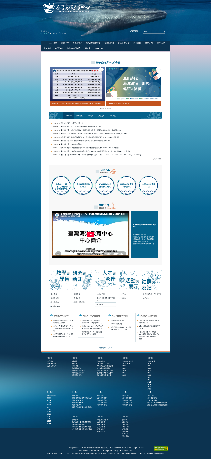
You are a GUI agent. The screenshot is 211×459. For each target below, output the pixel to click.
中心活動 (123, 294)
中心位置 (125, 434)
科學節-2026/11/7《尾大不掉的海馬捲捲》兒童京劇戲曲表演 (92, 327)
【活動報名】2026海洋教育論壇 (118, 103)
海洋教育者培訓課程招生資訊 (105, 185)
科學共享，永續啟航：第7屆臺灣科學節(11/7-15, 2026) (121, 328)
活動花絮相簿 (51, 366)
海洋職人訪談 (77, 368)
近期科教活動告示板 (117, 320)
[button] (52, 88)
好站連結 (146, 298)
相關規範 (125, 431)
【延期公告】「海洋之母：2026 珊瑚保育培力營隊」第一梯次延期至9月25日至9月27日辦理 (149, 335)
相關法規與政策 (79, 302)
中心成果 (50, 361)
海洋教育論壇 (51, 396)
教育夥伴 (100, 304)
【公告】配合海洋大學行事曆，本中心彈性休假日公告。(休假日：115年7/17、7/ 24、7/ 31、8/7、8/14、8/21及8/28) (100, 155)
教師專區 (75, 366)
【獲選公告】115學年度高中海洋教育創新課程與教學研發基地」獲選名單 (76, 103)
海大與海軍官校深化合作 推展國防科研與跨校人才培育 (63, 335)
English (99, 48)
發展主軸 (125, 427)
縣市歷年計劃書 (77, 402)
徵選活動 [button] (59, 48)
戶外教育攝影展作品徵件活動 (82, 429)
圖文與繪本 (55, 302)
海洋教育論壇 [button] (124, 43)
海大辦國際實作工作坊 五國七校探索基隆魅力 (63, 322)
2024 (149, 368)
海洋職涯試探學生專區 (83, 185)
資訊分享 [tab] (101, 116)
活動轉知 (123, 298)
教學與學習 (101, 422)
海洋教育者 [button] (77, 43)
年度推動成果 (51, 363)
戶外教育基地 (102, 402)
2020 (124, 373)
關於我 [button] (88, 48)
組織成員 (125, 429)
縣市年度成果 (77, 405)
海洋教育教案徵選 (78, 424)
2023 (124, 366)
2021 (124, 370)
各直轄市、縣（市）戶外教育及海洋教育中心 (61, 186)
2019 (124, 375)
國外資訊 (77, 298)
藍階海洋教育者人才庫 (105, 373)
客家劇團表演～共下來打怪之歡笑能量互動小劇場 (92, 333)
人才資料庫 (101, 294)
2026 (149, 363)
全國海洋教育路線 (148, 185)
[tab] (100, 109)
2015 (149, 389)
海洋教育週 (151, 361)
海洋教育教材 (102, 398)
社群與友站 (101, 431)
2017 (149, 384)
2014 (49, 423)
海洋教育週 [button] (109, 43)
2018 (149, 382)
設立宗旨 (125, 422)
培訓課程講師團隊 (103, 368)
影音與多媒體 (55, 306)
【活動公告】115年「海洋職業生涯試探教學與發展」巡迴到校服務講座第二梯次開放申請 (90, 130)
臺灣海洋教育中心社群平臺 (152, 294)
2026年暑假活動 (116, 324)
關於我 (124, 420)
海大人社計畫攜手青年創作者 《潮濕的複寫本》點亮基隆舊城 (63, 328)
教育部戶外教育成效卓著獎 (81, 427)
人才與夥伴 (101, 427)
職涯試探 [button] (65, 43)
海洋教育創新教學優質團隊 (81, 422)
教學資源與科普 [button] (74, 48)
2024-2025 (126, 363)
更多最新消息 (157, 158)
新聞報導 (77, 294)
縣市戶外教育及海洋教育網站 (106, 299)
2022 (124, 368)
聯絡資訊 (125, 436)
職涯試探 (75, 361)
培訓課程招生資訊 (103, 363)
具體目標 (125, 424)
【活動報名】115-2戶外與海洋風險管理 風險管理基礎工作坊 (81, 127)
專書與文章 (55, 298)
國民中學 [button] (161, 43)
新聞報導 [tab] (90, 116)
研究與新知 (101, 424)
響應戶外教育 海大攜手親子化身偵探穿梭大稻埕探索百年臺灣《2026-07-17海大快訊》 (90, 148)
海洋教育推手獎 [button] (93, 43)
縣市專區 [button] (137, 43)
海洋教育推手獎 (127, 361)
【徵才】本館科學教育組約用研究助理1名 (149, 322)
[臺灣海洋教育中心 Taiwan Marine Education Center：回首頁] (67, 8)
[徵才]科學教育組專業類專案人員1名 (149, 327)
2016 (149, 386)
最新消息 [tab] (69, 116)
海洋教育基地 (102, 400)
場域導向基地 (102, 405)
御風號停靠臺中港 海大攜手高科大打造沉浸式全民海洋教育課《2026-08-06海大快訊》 (90, 137)
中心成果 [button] (53, 43)
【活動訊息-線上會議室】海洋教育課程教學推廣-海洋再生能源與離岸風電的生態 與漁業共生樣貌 (93, 134)
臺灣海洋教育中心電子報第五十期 (72, 123)
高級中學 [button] (47, 48)
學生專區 (75, 363)
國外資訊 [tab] (112, 116)
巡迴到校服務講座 (78, 373)
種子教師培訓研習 (78, 370)
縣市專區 (75, 396)
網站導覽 (134, 31)
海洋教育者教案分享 (104, 375)
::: (44, 43)
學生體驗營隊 (77, 375)
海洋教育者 (101, 361)
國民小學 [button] (149, 43)
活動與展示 (101, 429)
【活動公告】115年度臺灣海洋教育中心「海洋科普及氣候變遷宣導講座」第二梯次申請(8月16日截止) (95, 151)
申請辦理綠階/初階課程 (105, 366)
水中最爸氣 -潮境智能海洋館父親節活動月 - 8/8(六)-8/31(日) (92, 322)
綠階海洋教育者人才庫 (105, 370)
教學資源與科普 (102, 420)
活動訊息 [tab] (79, 116)
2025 (149, 366)
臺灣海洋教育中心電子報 (126, 185)
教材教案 (54, 294)
